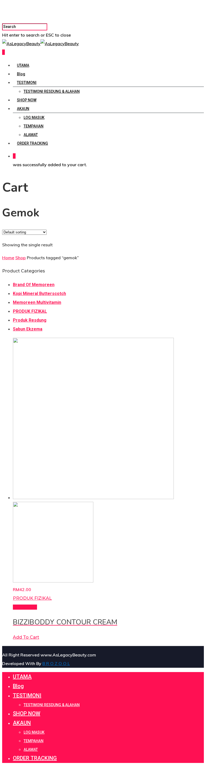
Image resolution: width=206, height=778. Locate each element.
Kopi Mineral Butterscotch (39, 293)
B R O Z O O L (56, 663)
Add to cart (26, 637)
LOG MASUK (34, 117)
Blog (21, 74)
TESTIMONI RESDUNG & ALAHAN (52, 91)
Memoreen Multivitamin (37, 302)
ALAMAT (31, 135)
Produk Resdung (29, 320)
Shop (20, 257)
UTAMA (23, 65)
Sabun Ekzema (27, 329)
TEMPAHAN (33, 126)
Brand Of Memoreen (33, 284)
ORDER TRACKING (32, 143)
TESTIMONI (26, 82)
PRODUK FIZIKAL (30, 311)
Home (8, 257)
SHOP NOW (26, 100)
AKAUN (23, 108)
